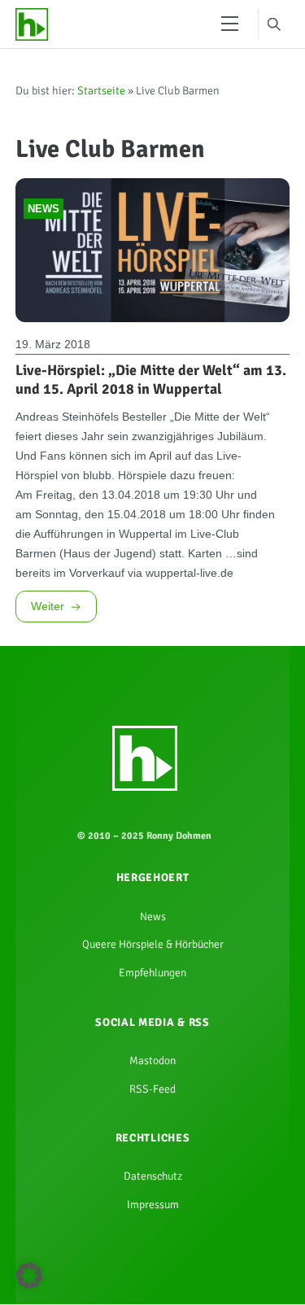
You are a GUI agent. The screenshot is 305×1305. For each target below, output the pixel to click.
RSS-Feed (153, 1216)
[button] (29, 1275)
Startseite (101, 96)
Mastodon (153, 1184)
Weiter (50, 707)
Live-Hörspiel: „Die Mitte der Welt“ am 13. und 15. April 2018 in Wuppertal (150, 399)
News (43, 225)
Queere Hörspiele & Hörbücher (153, 1058)
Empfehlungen (153, 1090)
